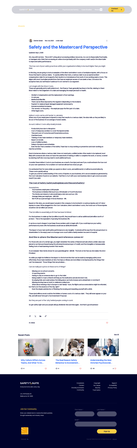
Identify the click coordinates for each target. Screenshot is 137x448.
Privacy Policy (112, 387)
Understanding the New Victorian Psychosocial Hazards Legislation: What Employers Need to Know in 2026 (102, 361)
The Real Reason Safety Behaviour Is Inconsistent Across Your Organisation (67, 361)
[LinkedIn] (27, 439)
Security (97, 387)
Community (80, 390)
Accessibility (113, 385)
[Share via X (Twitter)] (35, 316)
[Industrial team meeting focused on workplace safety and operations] (68, 347)
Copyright (97, 383)
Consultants (80, 383)
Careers (81, 385)
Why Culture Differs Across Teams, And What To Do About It (33, 361)
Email (77, 420)
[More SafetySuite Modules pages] (59, 9)
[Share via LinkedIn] (40, 316)
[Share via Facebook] (30, 316)
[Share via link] (46, 316)
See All (116, 335)
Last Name (101, 410)
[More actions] (107, 40)
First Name (79, 410)
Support (114, 383)
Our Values (96, 385)
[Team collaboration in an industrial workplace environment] (33, 347)
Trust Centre (96, 390)
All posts (21, 26)
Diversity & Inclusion (77, 387)
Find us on (23, 439)
